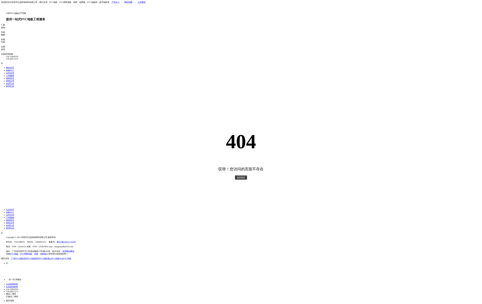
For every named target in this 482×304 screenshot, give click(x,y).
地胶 (36, 254)
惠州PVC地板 (41, 258)
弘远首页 (10, 210)
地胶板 (43, 254)
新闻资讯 (10, 78)
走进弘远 (10, 83)
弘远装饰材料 (12, 284)
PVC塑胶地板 (26, 254)
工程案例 (141, 2)
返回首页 (241, 177)
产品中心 (116, 2)
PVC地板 (14, 254)
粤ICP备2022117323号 (66, 242)
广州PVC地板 (17, 258)
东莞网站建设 (68, 251)
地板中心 (10, 70)
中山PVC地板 (65, 258)
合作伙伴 (10, 73)
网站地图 (128, 2)
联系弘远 (10, 86)
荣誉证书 (10, 81)
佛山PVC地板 (53, 258)
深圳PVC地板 (29, 258)
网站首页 (10, 68)
